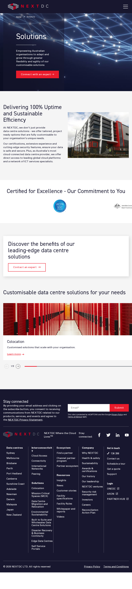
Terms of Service (75, 417)
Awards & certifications (89, 469)
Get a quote (113, 469)
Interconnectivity (42, 449)
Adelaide (11, 489)
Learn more (14, 354)
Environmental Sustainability (40, 513)
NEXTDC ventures (92, 486)
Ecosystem (64, 448)
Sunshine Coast (15, 484)
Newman (11, 494)
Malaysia (11, 504)
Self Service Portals (38, 547)
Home (18, 17)
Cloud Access (39, 456)
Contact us (113, 458)
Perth (9, 468)
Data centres (14, 448)
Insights (61, 480)
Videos (60, 517)
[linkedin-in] (117, 435)
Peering (36, 474)
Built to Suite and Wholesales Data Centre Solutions (42, 523)
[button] (31, 366)
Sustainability (90, 463)
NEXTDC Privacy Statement (25, 420)
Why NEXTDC (90, 453)
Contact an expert (25, 267)
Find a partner (65, 453)
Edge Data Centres (42, 541)
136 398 (115, 453)
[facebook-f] (99, 435)
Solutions (31, 17)
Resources (63, 475)
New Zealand (14, 515)
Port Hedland (14, 473)
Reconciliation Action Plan (90, 511)
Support (112, 474)
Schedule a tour (116, 464)
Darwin (10, 499)
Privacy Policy (117, 414)
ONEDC (111, 489)
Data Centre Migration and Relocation (40, 504)
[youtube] (126, 435)
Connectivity (39, 461)
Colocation (38, 488)
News (60, 485)
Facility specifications (65, 497)
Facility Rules (64, 504)
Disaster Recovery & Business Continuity (42, 533)
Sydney (10, 453)
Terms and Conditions (116, 566)
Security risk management (89, 493)
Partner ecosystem (67, 466)
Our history (88, 476)
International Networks (39, 467)
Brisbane (11, 463)
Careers (86, 505)
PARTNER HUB (116, 499)
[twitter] (108, 435)
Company (88, 448)
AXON (110, 494)
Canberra (11, 479)
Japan (10, 510)
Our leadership (90, 481)
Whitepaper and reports (66, 510)
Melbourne (12, 458)
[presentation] (67, 374)
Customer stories (66, 491)
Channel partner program (66, 459)
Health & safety (91, 458)
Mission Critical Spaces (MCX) (41, 494)
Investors (87, 500)
